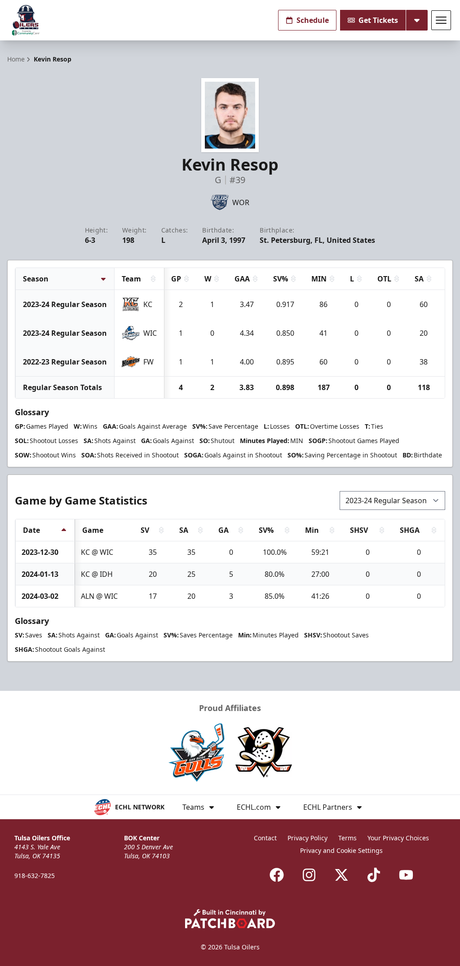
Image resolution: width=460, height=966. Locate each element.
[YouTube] (406, 874)
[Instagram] (309, 874)
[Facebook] (276, 874)
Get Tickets (378, 20)
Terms (347, 838)
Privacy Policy (307, 838)
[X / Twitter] (341, 874)
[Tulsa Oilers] (26, 20)
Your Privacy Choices (398, 838)
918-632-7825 (34, 875)
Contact (265, 838)
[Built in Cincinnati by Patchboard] (230, 918)
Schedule (312, 20)
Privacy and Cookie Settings (341, 850)
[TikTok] (373, 874)
